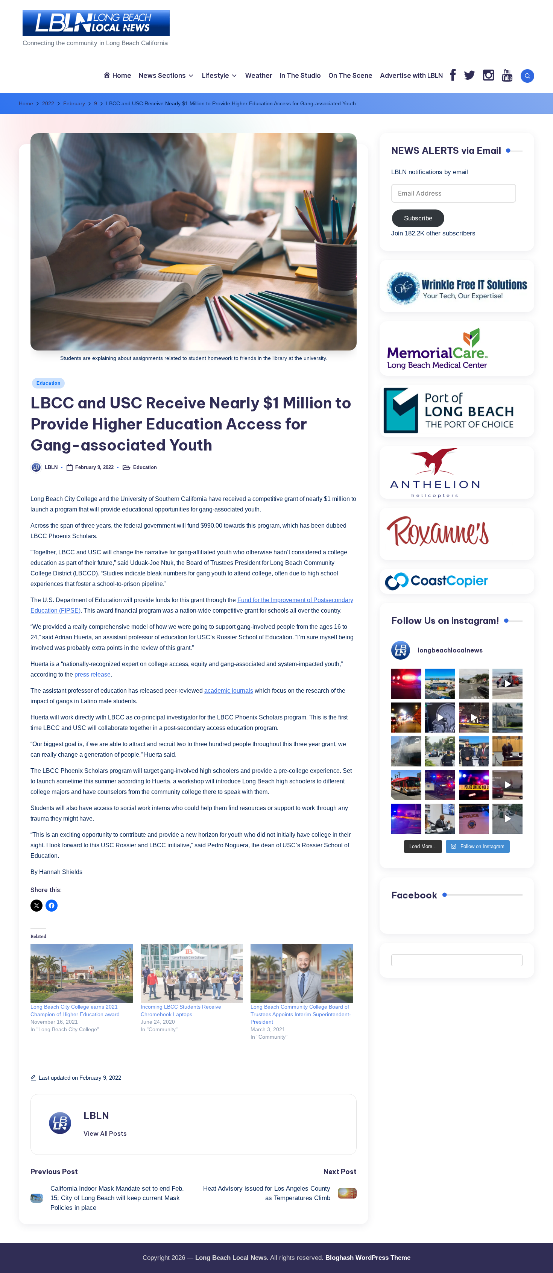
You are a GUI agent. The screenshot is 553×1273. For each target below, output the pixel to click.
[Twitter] (469, 75)
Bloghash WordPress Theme (367, 1257)
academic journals (228, 690)
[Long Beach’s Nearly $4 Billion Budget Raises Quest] (507, 751)
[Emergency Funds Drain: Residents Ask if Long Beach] (440, 819)
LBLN (96, 1115)
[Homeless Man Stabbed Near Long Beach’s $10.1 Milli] (440, 684)
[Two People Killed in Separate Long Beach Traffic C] (406, 684)
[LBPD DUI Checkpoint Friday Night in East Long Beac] (406, 718)
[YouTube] (506, 75)
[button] (105, 1133)
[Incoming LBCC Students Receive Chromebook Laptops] (192, 973)
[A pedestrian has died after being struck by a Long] (406, 785)
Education (48, 383)
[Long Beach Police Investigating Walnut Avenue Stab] (474, 785)
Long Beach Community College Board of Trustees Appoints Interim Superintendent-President (301, 1014)
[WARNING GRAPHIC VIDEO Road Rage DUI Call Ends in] (507, 785)
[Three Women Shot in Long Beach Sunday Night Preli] (474, 718)
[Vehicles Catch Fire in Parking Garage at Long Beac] (406, 751)
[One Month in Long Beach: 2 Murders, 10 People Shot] (440, 751)
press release (92, 674)
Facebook (414, 895)
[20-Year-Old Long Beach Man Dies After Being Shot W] (474, 684)
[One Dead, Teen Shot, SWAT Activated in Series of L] (406, 819)
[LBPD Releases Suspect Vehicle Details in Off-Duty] (507, 819)
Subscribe (418, 218)
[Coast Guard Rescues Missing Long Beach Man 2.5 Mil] (507, 684)
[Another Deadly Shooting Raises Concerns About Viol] (474, 751)
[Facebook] (453, 75)
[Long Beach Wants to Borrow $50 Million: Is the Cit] (507, 718)
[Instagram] (488, 75)
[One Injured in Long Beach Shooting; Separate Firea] (474, 819)
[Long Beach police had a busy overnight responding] (440, 785)
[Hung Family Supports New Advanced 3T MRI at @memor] (440, 718)
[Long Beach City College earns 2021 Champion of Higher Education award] (81, 973)
